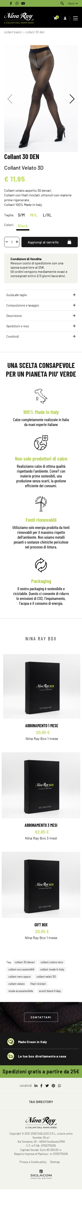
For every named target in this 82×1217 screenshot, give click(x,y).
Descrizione (14, 315)
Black (23, 225)
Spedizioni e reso (17, 326)
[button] (72, 99)
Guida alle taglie (16, 295)
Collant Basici (13, 32)
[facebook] (41, 1086)
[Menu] (76, 18)
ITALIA (71, 3)
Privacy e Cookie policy (33, 1162)
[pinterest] (53, 1086)
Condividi (12, 336)
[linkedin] (35, 1086)
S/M (21, 214)
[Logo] (19, 18)
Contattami (41, 1017)
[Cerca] (62, 3)
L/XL (47, 214)
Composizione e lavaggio (22, 305)
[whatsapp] (59, 1086)
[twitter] (47, 1086)
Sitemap (55, 1162)
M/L (33, 214)
